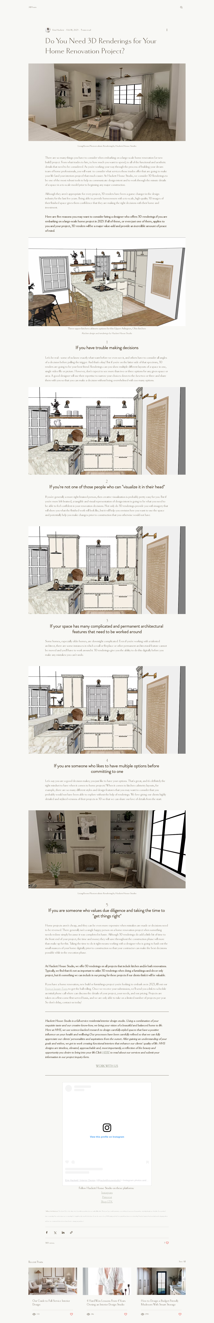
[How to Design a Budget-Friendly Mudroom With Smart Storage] (161, 1281)
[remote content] (107, 1134)
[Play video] (107, 282)
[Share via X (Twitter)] (55, 1232)
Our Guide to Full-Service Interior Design (51, 1302)
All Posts (32, 7)
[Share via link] (71, 1232)
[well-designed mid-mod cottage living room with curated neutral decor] (52, 1281)
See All (182, 1261)
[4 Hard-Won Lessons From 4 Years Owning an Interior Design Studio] (107, 1281)
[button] (181, 7)
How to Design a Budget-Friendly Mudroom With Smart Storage (159, 1302)
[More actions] (167, 30)
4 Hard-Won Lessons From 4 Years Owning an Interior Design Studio (106, 1302)
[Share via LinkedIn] (63, 1232)
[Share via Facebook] (46, 1232)
